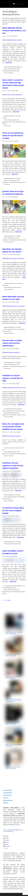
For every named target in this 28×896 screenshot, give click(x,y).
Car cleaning (7, 66)
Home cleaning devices (10, 68)
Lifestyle (4, 117)
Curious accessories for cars (10, 410)
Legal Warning (7, 792)
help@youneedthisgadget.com (14, 829)
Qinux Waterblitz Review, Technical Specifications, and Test (14, 30)
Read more (9, 62)
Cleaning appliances (16, 66)
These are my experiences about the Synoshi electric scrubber (12, 135)
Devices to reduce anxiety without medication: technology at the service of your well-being (13, 700)
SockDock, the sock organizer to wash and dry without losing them (12, 465)
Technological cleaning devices (10, 70)
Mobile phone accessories (16, 283)
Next (9, 600)
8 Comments (7, 368)
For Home (18, 115)
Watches (5, 803)
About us (6, 797)
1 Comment (7, 184)
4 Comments (7, 125)
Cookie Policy (7, 795)
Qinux (18, 68)
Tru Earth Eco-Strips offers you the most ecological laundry (13, 510)
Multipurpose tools (11, 587)
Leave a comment (8, 72)
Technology (5, 285)
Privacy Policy (7, 790)
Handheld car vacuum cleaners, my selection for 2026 (12, 378)
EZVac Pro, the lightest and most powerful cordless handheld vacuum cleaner (13, 426)
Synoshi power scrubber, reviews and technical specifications (12, 343)
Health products (8, 800)
